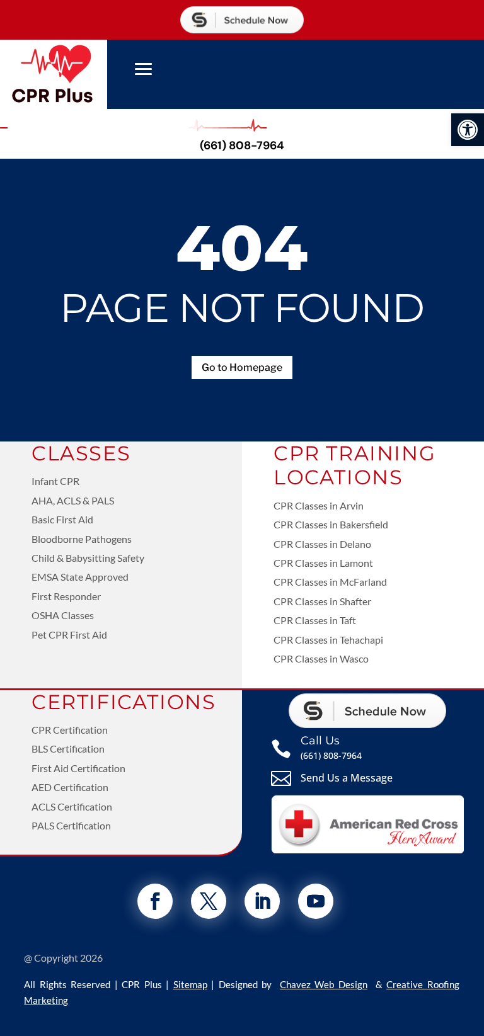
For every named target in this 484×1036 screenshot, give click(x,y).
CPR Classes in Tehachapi (328, 640)
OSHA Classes (63, 615)
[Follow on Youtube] (315, 901)
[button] (467, 129)
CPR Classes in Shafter (322, 601)
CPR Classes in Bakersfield (331, 524)
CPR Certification (70, 730)
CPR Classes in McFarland (330, 582)
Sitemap (190, 984)
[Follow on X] (208, 901)
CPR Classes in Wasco (321, 658)
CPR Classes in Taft (315, 620)
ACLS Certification (72, 806)
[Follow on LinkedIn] (262, 901)
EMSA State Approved (80, 577)
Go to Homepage (242, 367)
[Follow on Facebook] (155, 901)
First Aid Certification (78, 768)
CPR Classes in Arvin (319, 505)
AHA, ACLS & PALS (73, 500)
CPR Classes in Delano (322, 544)
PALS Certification (71, 825)
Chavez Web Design (323, 984)
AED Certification (70, 787)
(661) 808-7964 (242, 145)
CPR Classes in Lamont (323, 563)
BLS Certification (68, 748)
